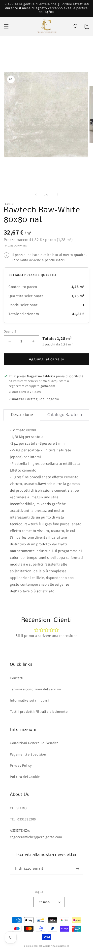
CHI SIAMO (18, 808)
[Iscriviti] (77, 868)
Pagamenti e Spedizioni (28, 754)
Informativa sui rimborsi (29, 700)
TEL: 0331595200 (23, 819)
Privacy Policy (20, 765)
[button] (6, 26)
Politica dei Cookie (25, 776)
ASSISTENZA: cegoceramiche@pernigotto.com (36, 833)
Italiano (44, 902)
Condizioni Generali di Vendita (34, 743)
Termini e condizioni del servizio (35, 689)
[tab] (21, 415)
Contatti (16, 678)
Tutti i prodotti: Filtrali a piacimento (39, 711)
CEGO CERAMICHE (41, 946)
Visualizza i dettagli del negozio (34, 399)
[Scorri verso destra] (57, 194)
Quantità (10, 331)
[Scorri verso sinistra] (35, 194)
